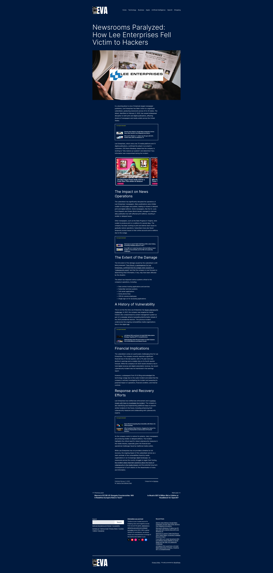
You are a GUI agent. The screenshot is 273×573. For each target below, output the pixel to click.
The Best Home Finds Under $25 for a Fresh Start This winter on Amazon (131, 180)
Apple (148, 10)
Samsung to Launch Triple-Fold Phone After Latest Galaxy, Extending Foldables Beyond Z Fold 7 (168, 535)
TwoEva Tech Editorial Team (124, 483)
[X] (129, 540)
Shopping (177, 10)
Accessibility (116, 526)
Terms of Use (104, 528)
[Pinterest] (142, 540)
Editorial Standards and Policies (101, 526)
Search (94, 519)
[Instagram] (135, 540)
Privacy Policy (113, 528)
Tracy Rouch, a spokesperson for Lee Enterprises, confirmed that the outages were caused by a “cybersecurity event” (134, 267)
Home (124, 10)
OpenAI (169, 10)
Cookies (121, 528)
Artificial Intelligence (158, 10)
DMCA (95, 531)
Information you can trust (135, 519)
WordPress (177, 562)
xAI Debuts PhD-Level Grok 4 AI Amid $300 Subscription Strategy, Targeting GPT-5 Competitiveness (167, 547)
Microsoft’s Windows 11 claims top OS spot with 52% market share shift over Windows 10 (167, 529)
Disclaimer (101, 531)
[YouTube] (132, 540)
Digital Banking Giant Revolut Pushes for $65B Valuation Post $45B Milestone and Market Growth (262, 565)
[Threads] (139, 540)
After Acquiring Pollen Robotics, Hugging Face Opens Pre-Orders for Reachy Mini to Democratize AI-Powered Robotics (140, 429)
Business (141, 10)
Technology (132, 10)
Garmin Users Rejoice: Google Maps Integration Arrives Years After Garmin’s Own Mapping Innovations (168, 524)
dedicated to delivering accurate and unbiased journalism (138, 528)
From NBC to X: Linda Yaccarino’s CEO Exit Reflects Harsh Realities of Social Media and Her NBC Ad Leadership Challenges (140, 249)
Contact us (95, 528)
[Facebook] (146, 540)
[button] (271, 542)
